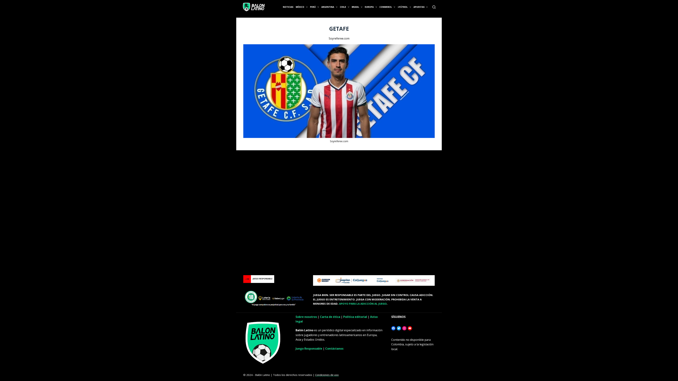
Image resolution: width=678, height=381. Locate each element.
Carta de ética (330, 317)
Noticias (288, 6)
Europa (369, 6)
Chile (343, 6)
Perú (313, 6)
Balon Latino (7, 154)
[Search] (434, 7)
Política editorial (355, 317)
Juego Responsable (309, 348)
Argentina (327, 6)
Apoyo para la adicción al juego (363, 303)
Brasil (355, 6)
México (300, 6)
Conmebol (385, 6)
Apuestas (419, 6)
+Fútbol (403, 6)
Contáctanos (334, 348)
